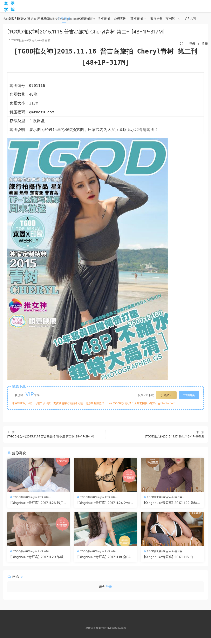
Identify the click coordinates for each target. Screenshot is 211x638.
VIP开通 (14, 31)
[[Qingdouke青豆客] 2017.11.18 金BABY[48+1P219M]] (105, 529)
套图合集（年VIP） (163, 18)
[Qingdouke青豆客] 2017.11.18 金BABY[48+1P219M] (105, 557)
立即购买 (189, 395)
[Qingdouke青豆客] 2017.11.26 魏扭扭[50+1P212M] (38, 503)
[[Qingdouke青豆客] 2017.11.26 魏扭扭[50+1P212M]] (38, 475)
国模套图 (83, 18)
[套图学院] (9, 6)
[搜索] (182, 43)
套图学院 (101, 627)
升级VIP (166, 395)
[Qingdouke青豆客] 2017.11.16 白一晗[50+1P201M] (172, 557)
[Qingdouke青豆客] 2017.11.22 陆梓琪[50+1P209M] (172, 503)
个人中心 (31, 31)
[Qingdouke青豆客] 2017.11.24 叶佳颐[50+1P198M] (105, 503)
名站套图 (63, 18)
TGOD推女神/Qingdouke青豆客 (31, 497)
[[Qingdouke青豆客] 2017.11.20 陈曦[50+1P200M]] (38, 529)
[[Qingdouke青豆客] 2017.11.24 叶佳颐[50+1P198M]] (105, 475)
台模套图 (120, 18)
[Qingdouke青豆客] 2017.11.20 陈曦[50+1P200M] (38, 557)
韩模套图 (136, 18)
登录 (109, 587)
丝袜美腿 (44, 18)
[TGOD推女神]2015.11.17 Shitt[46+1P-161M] (174, 436)
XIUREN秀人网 (19, 18)
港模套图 (103, 18)
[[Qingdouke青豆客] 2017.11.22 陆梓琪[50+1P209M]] (172, 475)
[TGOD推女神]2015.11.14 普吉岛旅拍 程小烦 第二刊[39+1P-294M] (50, 436)
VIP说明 (190, 18)
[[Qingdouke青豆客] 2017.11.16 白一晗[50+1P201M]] (172, 529)
